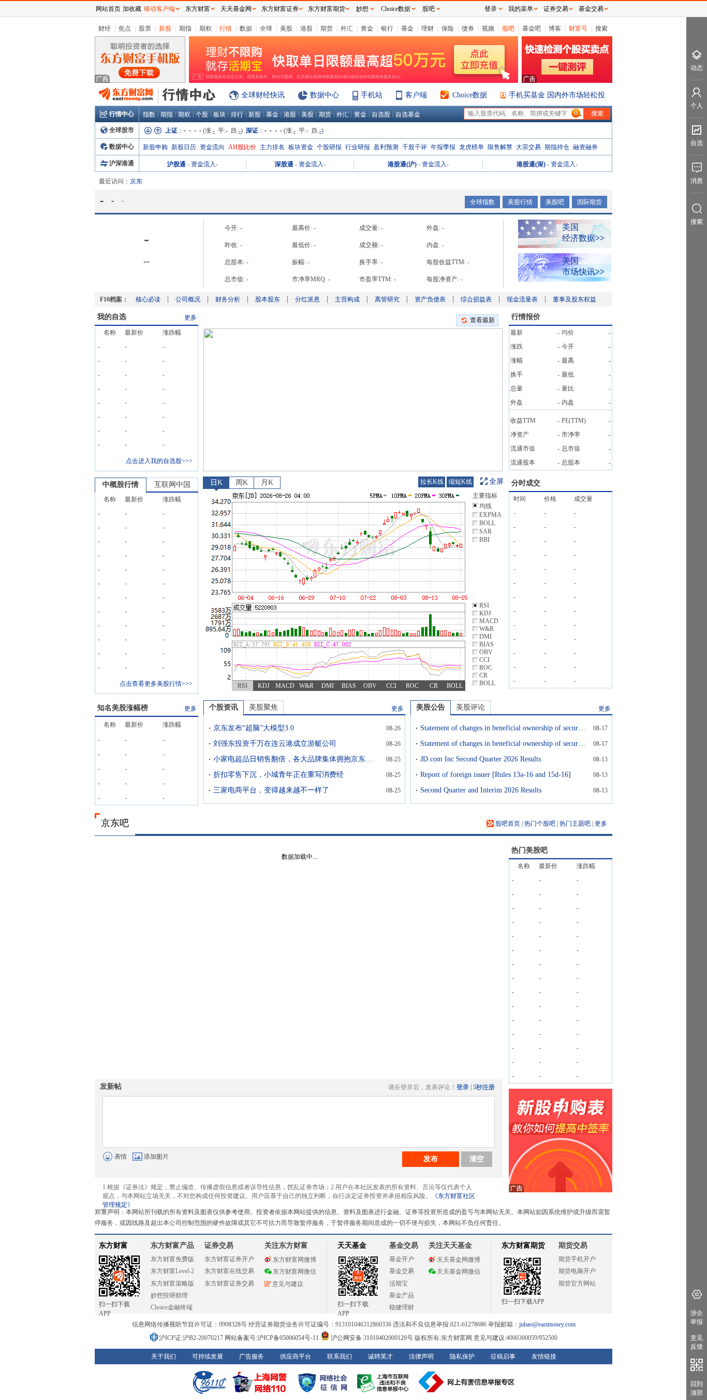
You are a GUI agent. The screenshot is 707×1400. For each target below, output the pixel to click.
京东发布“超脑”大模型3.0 (253, 728)
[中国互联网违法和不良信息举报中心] (467, 1382)
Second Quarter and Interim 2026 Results (480, 790)
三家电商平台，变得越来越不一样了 (271, 790)
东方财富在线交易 (229, 1271)
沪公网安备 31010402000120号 (372, 1337)
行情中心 (121, 114)
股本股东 (267, 299)
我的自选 (111, 317)
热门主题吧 (575, 823)
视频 (488, 28)
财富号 (578, 28)
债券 (468, 28)
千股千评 (414, 147)
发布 (430, 1158)
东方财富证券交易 (229, 1283)
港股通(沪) (402, 164)
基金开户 (401, 1259)
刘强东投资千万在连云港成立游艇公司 (274, 743)
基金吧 (531, 28)
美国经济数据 (583, 232)
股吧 (508, 28)
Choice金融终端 (172, 1307)
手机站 (371, 95)
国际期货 (589, 202)
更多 (190, 317)
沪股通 (176, 164)
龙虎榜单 (471, 147)
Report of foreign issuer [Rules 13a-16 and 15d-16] (495, 774)
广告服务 (251, 1356)
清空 (476, 1158)
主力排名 (272, 147)
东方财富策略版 (172, 1283)
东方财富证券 (280, 8)
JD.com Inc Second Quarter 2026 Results (480, 759)
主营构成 (347, 299)
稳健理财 (401, 1307)
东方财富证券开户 (229, 1259)
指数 (149, 114)
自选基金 (407, 114)
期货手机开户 (577, 1259)
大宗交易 (528, 147)
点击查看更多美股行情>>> (156, 683)
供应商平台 (295, 1356)
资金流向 (212, 147)
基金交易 (401, 1271)
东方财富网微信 (294, 1271)
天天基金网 (236, 8)
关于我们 (163, 1356)
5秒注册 (484, 1087)
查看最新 (482, 320)
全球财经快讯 (263, 95)
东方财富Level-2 (172, 1271)
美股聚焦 (263, 707)
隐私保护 (462, 1356)
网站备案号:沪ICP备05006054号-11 (272, 1337)
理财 (427, 28)
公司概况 (187, 299)
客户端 (416, 95)
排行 (237, 114)
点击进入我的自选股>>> (159, 461)
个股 (202, 114)
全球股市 (121, 130)
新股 (165, 28)
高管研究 (387, 299)
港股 (306, 28)
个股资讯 (223, 707)
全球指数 (482, 202)
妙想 (362, 8)
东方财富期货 (523, 1245)
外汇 (347, 28)
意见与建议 (287, 1284)
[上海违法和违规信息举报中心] (384, 1382)
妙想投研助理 (169, 1295)
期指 (185, 28)
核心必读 (148, 299)
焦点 (125, 28)
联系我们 (339, 1356)
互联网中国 (172, 484)
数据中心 (324, 95)
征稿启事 (503, 1356)
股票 (145, 28)
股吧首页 (507, 823)
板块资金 (300, 147)
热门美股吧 (529, 850)
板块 (219, 114)
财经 (104, 28)
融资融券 (585, 147)
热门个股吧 (539, 823)
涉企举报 (696, 1317)
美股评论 (470, 707)
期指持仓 (556, 147)
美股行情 (520, 202)
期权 (205, 28)
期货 (326, 28)
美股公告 (430, 707)
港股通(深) (531, 164)
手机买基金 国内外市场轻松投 (557, 95)
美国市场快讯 (583, 266)
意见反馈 (696, 1342)
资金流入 (203, 164)
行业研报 (357, 147)
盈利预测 (386, 147)
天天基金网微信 (458, 1271)
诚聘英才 (380, 1356)
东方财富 (113, 1245)
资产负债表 (430, 299)
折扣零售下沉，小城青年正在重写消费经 (278, 774)
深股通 (284, 164)
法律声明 (421, 1356)
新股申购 (155, 147)
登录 (462, 1087)
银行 (387, 28)
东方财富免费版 (172, 1259)
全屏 (496, 481)
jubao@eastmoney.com (547, 1324)
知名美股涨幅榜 (122, 708)
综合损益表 (476, 299)
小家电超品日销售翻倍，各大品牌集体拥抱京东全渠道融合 (296, 759)
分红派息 (307, 299)
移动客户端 (159, 8)
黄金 (367, 28)
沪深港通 (121, 163)
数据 (246, 28)
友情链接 (544, 1356)
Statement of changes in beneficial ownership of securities (503, 728)
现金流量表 (522, 299)
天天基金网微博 (458, 1259)
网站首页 (108, 8)
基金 (407, 28)
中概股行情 (120, 484)
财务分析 (227, 299)
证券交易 (555, 8)
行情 (225, 28)
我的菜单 (520, 8)
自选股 (381, 114)
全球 (266, 28)
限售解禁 (500, 147)
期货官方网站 (577, 1283)
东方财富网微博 (294, 1259)
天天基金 (351, 1245)
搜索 (601, 28)
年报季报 (443, 147)
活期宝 (398, 1283)
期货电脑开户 (577, 1271)
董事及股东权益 (574, 299)
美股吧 (555, 202)
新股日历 (183, 147)
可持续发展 (207, 1356)
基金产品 (401, 1295)
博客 (555, 28)
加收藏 (132, 8)
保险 (447, 28)
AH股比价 (242, 147)
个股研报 (329, 147)
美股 (286, 28)
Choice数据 (469, 95)
